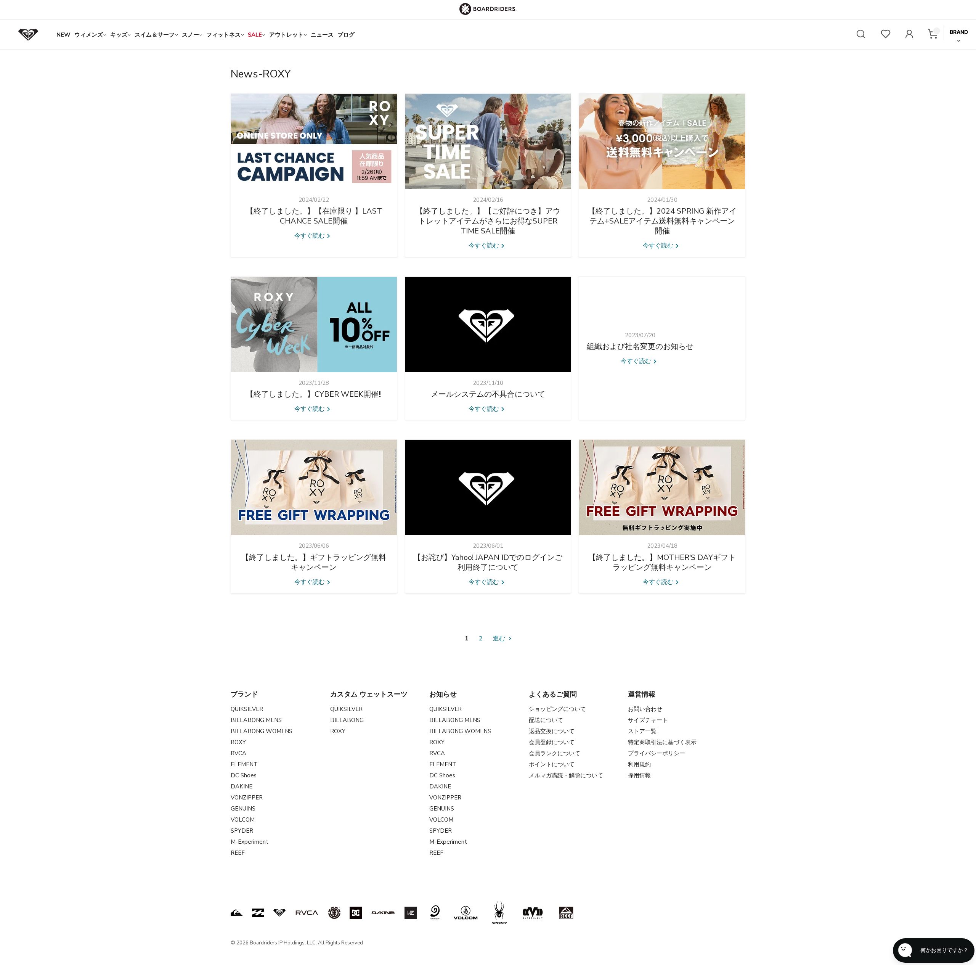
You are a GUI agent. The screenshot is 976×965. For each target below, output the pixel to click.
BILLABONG (347, 720)
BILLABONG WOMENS (261, 731)
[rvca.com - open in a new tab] (307, 913)
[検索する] (861, 35)
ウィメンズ (88, 35)
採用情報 (639, 775)
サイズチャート (648, 720)
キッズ (118, 35)
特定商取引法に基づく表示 (662, 742)
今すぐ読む (310, 236)
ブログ (346, 35)
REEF (238, 853)
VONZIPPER (247, 797)
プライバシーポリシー (656, 753)
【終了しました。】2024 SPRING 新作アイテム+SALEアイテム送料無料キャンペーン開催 (662, 221)
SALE (255, 35)
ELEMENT (244, 764)
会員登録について (552, 742)
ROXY (238, 742)
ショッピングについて (557, 709)
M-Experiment (249, 842)
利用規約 (639, 764)
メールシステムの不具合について (488, 394)
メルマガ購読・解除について (566, 775)
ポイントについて (552, 764)
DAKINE (241, 786)
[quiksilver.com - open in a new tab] (237, 913)
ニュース (322, 35)
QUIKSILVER (247, 709)
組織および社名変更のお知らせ (640, 346)
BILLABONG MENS (256, 720)
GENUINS (243, 808)
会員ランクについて (554, 753)
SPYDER (242, 831)
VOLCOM (243, 819)
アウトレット (286, 35)
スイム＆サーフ (155, 35)
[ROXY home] (28, 35)
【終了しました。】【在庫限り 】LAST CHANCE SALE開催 (314, 216)
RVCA (238, 753)
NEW (63, 35)
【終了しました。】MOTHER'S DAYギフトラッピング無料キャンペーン (662, 562)
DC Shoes (244, 775)
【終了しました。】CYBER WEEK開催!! (314, 394)
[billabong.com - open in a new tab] (258, 913)
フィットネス (223, 35)
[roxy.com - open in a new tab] (279, 913)
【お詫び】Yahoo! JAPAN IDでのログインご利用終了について (487, 562)
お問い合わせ (645, 709)
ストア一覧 (642, 731)
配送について (546, 720)
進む (500, 638)
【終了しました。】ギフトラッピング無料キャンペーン (313, 562)
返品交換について (552, 731)
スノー (190, 35)
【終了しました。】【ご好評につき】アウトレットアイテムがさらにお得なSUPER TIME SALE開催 (488, 221)
